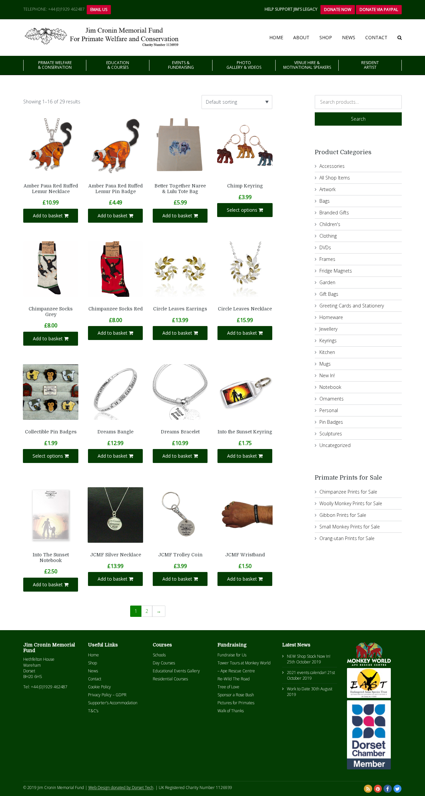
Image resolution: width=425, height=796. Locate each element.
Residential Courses (170, 679)
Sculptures (330, 433)
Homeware (331, 317)
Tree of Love (228, 687)
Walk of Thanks (230, 711)
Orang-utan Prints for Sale (347, 538)
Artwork (327, 189)
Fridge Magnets (335, 271)
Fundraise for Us (231, 655)
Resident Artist (370, 65)
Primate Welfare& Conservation (55, 65)
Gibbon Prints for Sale (342, 515)
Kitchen (327, 352)
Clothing (328, 236)
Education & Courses (117, 65)
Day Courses (164, 663)
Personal (328, 410)
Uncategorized (335, 445)
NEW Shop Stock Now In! (308, 656)
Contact (376, 37)
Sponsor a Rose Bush (235, 695)
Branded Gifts (334, 212)
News (348, 37)
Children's (329, 224)
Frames (327, 259)
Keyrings (328, 340)
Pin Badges (331, 422)
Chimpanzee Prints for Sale (348, 492)
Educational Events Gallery (176, 671)
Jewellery (328, 329)
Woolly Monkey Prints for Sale (350, 503)
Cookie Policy (99, 687)
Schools (159, 655)
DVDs (325, 247)
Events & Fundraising (181, 65)
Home (276, 37)
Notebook (330, 387)
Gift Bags (328, 294)
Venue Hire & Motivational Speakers (307, 65)
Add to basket (48, 215)
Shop (325, 37)
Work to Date (298, 689)
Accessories (332, 166)
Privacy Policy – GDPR (107, 695)
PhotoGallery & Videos (243, 65)
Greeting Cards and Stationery (351, 305)
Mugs (325, 364)
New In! (327, 375)
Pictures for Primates (235, 703)
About (301, 37)
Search (358, 119)
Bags (324, 201)
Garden (327, 282)
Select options (243, 210)
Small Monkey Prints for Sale (349, 526)
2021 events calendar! (306, 672)
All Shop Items (334, 177)
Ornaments (331, 399)
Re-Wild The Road (233, 679)
